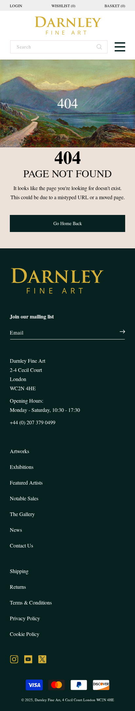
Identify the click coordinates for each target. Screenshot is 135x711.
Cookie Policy (24, 633)
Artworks (19, 451)
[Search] (99, 47)
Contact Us (21, 545)
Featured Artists (26, 482)
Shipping (19, 570)
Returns (18, 586)
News (16, 529)
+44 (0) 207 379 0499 (32, 422)
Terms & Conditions (31, 602)
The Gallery (22, 513)
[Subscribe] (118, 331)
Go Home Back (67, 223)
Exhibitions (21, 466)
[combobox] (58, 46)
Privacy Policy (25, 618)
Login (16, 5)
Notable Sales (24, 498)
